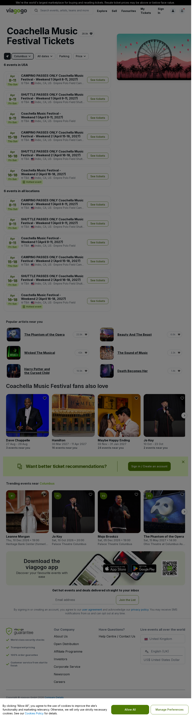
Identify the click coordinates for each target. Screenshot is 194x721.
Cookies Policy (34, 713)
